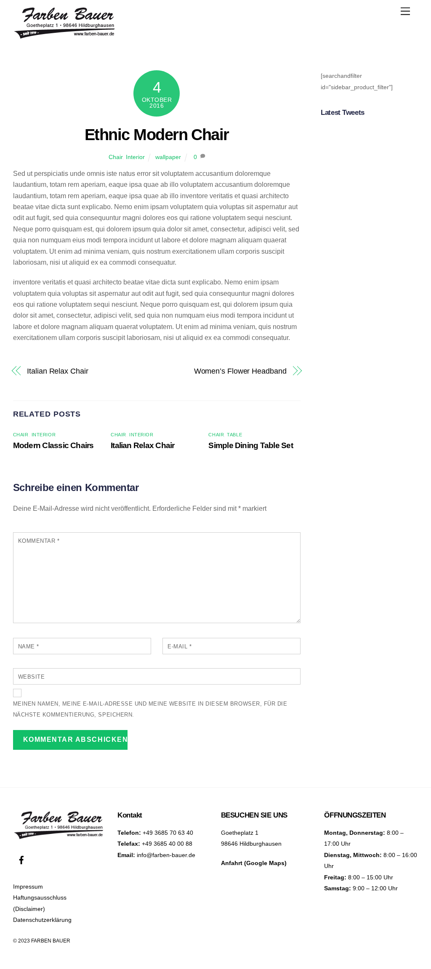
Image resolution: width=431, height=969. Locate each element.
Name (28, 646)
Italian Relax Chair (57, 370)
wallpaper (168, 157)
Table (234, 434)
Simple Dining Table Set (250, 445)
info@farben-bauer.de (166, 855)
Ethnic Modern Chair (157, 134)
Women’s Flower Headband (240, 370)
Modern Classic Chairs (53, 445)
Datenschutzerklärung (42, 919)
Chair (115, 157)
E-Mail (180, 646)
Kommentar (39, 541)
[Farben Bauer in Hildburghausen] (64, 36)
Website (31, 677)
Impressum (28, 886)
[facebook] (21, 859)
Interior (135, 157)
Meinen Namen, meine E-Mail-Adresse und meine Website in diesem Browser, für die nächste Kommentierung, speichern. (150, 709)
